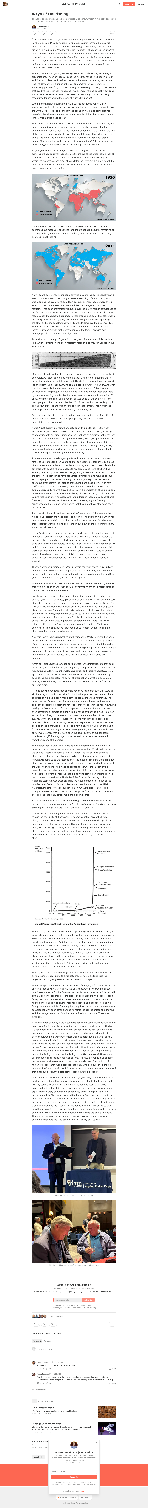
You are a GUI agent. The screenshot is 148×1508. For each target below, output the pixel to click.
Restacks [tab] (47, 1341)
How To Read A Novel (43, 1407)
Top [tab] (34, 1401)
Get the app (85, 1497)
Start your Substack (68, 1497)
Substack (62, 1503)
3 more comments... (39, 1389)
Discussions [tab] (49, 1401)
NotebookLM (38, 516)
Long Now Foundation (53, 610)
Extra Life (41, 110)
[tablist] (42, 1341)
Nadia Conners (43, 1374)
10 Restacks (59, 1316)
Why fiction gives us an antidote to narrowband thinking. (54, 1411)
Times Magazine (70, 992)
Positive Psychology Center (73, 43)
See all (36, 1457)
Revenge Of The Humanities (46, 1423)
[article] (74, 1412)
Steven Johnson (43, 26)
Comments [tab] (37, 1341)
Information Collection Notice (73, 1484)
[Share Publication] (119, 4)
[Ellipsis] (115, 1362)
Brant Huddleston (44, 1362)
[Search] (114, 4)
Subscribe (129, 4)
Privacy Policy (91, 1484)
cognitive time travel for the (46, 992)
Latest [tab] (40, 1401)
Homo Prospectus (41, 644)
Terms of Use (85, 1482)
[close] (96, 1442)
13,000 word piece (85, 787)
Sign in (141, 4)
